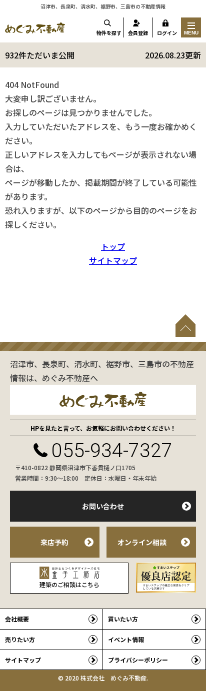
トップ (113, 246)
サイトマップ (113, 260)
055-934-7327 (112, 450)
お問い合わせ (103, 506)
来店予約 (54, 542)
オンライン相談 (142, 542)
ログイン (167, 32)
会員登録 (138, 32)
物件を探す (109, 32)
